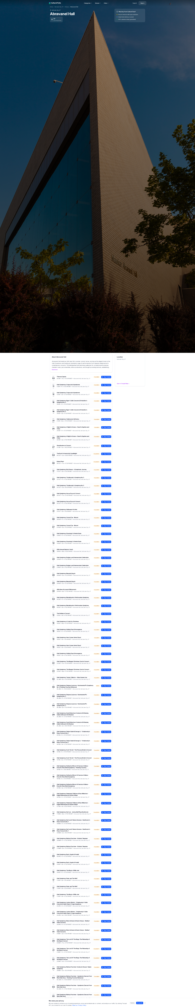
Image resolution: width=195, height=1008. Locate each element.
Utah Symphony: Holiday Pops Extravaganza (69, 629)
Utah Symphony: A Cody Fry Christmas (68, 621)
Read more (55, 369)
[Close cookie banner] (145, 1003)
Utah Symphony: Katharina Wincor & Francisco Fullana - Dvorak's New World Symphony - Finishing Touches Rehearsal (73, 767)
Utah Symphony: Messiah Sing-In (66, 573)
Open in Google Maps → (123, 383)
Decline (132, 1003)
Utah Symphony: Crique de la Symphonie (68, 384)
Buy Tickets (107, 377)
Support (135, 3)
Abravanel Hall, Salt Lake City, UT (82, 378)
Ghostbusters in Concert (64, 445)
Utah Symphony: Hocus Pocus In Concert (68, 493)
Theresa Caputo (61, 376)
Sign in (142, 3)
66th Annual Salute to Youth (65, 549)
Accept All (139, 1003)
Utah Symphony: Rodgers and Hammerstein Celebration (73, 557)
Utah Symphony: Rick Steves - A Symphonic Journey (71, 469)
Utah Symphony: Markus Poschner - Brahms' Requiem (72, 838)
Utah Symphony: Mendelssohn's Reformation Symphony (73, 597)
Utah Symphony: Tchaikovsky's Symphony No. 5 (70, 477)
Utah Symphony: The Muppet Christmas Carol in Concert (73, 661)
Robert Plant (60, 461)
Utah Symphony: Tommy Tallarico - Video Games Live (72, 677)
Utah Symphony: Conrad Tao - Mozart (67, 517)
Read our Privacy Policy (79, 1005)
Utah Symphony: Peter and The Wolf (67, 878)
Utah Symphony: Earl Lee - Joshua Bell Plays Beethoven (72, 812)
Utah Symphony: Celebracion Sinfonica (68, 419)
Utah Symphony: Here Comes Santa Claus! (69, 637)
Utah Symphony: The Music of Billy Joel (68, 870)
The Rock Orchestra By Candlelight (67, 453)
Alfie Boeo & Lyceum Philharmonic (66, 589)
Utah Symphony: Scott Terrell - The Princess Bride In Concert (74, 750)
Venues (67, 6)
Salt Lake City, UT (59, 6)
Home (51, 6)
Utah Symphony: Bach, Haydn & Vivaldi (68, 854)
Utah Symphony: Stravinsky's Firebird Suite (69, 533)
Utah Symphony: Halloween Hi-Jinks (67, 509)
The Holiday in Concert (63, 613)
